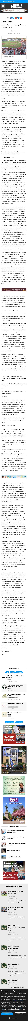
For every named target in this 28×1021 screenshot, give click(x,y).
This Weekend (19, 672)
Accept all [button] (7, 1013)
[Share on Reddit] (21, 17)
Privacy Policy (11, 1011)
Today (7, 672)
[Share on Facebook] (11, 17)
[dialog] (14, 1005)
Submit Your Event (9, 722)
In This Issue (23, 772)
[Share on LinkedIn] (18, 17)
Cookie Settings (4, 1011)
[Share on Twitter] (13, 17)
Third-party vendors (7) (18, 1000)
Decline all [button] (20, 1013)
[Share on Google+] (16, 17)
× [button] (26, 990)
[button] (14, 1018)
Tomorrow (12, 672)
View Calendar (19, 722)
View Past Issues (5, 772)
